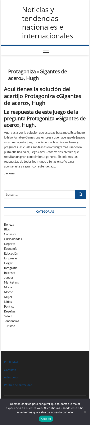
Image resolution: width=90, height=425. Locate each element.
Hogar (8, 263)
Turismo (9, 326)
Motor (8, 292)
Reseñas (10, 311)
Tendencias (11, 321)
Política (9, 306)
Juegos (9, 277)
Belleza (9, 224)
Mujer (8, 297)
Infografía (11, 268)
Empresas (11, 258)
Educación (11, 253)
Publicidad (11, 362)
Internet (9, 273)
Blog (7, 229)
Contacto (10, 369)
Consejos (10, 234)
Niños (8, 301)
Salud (8, 316)
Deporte (9, 244)
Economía (10, 248)
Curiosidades (13, 239)
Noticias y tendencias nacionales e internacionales (47, 22)
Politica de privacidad (18, 385)
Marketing (11, 282)
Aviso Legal (11, 377)
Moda (8, 287)
